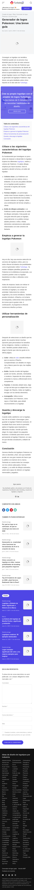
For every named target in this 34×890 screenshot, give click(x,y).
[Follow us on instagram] (6, 875)
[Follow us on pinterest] (12, 875)
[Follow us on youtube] (3, 875)
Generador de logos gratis (9, 868)
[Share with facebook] (3, 510)
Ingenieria (15, 800)
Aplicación (5, 771)
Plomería (25, 773)
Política (25, 777)
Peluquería (26, 766)
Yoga (24, 853)
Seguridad (26, 809)
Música (14, 857)
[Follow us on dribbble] (15, 875)
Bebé (3, 800)
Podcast (25, 775)
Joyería (14, 809)
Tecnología (26, 830)
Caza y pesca (6, 819)
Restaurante (26, 800)
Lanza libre (15, 825)
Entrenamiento (16, 760)
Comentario (5, 683)
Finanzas (15, 781)
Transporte (26, 844)
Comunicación (6, 836)
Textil (24, 836)
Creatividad (5, 842)
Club (3, 825)
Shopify (25, 817)
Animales (4, 769)
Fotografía (15, 785)
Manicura (15, 840)
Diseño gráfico (6, 857)
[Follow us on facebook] (9, 875)
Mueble (14, 851)
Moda (14, 849)
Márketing (15, 853)
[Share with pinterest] (11, 510)
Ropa (24, 802)
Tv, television (26, 849)
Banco (4, 792)
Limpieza (15, 832)
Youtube (25, 855)
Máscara (15, 855)
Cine (3, 823)
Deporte (4, 849)
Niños (14, 863)
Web (3, 723)
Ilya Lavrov (5, 30)
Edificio (4, 859)
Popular (5, 595)
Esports (14, 771)
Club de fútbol (6, 827)
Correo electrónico (7, 715)
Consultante (5, 838)
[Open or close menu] (3, 3)
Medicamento (16, 846)
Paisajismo (26, 762)
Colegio (4, 832)
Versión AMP (22, 868)
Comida (4, 834)
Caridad (4, 815)
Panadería (26, 764)
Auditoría (4, 783)
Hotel (13, 794)
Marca (4, 616)
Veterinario (26, 851)
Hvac (14, 796)
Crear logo (17, 111)
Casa (3, 817)
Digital (4, 851)
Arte (3, 781)
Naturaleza (15, 859)
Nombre (5, 706)
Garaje (14, 788)
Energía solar (26, 857)
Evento (14, 777)
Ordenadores (26, 760)
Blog (14, 14)
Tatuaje (25, 825)
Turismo (25, 846)
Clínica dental (6, 830)
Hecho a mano (16, 792)
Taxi (24, 827)
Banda (4, 794)
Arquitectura (5, 779)
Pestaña (25, 771)
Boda (3, 804)
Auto (3, 785)
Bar (3, 796)
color (17, 358)
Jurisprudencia (16, 815)
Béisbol (4, 809)
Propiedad (26, 785)
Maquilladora (16, 842)
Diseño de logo (6, 522)
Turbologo (23, 83)
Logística (15, 838)
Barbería (4, 798)
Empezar (26, 8)
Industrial (15, 798)
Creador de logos (7, 14)
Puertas (25, 788)
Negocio (14, 861)
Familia (14, 779)
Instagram (15, 802)
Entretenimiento (16, 762)
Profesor (25, 783)
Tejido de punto (27, 832)
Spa (24, 823)
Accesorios (5, 764)
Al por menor (5, 766)
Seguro (25, 811)
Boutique (4, 806)
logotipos (21, 161)
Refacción (26, 794)
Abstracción (5, 762)
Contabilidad (5, 840)
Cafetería (4, 811)
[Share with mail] (15, 510)
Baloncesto (5, 790)
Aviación (4, 788)
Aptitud (4, 777)
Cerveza (4, 821)
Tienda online (26, 838)
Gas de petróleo (17, 790)
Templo (25, 834)
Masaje (14, 844)
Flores (14, 783)
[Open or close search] (30, 2)
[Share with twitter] (7, 510)
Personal (25, 769)
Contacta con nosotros (8, 871)
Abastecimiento (6, 760)
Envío (14, 764)
